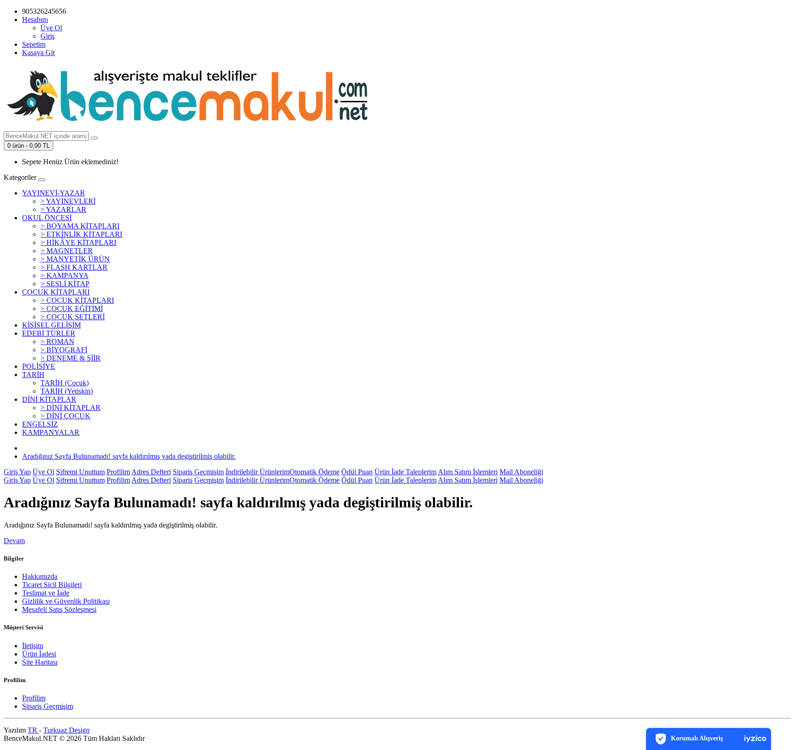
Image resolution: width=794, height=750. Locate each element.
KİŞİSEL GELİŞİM (51, 325)
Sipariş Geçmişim (198, 472)
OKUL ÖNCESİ (47, 218)
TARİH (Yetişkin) (66, 391)
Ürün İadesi (39, 654)
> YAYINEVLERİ (68, 201)
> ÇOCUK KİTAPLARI (77, 300)
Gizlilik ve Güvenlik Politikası (66, 601)
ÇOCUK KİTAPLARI (56, 292)
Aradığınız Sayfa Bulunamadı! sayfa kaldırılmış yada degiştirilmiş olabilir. (129, 456)
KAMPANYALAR (50, 432)
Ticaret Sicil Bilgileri (52, 585)
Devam (14, 540)
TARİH (33, 374)
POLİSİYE (38, 366)
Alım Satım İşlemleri (468, 472)
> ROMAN (57, 341)
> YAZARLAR (63, 209)
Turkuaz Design (66, 730)
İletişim (32, 646)
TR (33, 730)
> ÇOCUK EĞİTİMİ (71, 308)
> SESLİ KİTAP (65, 284)
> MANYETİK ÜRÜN (75, 259)
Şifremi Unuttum (80, 472)
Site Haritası (39, 662)
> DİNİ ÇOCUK (65, 416)
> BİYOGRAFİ (63, 350)
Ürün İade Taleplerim (405, 472)
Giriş (47, 36)
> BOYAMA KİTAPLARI (79, 226)
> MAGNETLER (66, 251)
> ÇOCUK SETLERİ (72, 317)
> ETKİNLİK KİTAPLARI (81, 234)
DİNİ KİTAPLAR (49, 399)
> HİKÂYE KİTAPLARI (78, 242)
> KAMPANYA (64, 275)
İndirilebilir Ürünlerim (257, 472)
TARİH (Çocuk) (64, 383)
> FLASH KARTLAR (74, 267)
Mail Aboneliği (521, 472)
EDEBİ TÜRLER (48, 333)
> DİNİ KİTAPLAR (70, 407)
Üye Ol (51, 28)
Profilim (118, 472)
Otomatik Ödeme (314, 472)
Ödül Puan (357, 472)
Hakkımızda (39, 576)
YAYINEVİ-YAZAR (53, 193)
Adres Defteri (151, 472)
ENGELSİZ (40, 424)
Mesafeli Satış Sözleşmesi (59, 609)
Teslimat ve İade (45, 593)
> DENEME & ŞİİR (70, 358)
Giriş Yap (17, 472)
